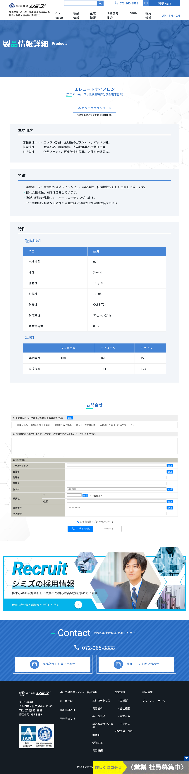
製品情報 (76, 15)
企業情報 (93, 15)
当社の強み (72, 692)
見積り (48, 425)
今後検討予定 (106, 425)
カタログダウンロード (96, 108)
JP (164, 15)
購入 (78, 425)
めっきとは (66, 701)
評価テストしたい (126, 425)
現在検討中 (90, 425)
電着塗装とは (67, 718)
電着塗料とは (67, 710)
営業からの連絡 (64, 425)
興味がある (22, 425)
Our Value (59, 15)
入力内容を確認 (80, 528)
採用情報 (148, 15)
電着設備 (97, 750)
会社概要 (125, 708)
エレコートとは (101, 700)
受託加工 (97, 742)
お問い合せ (164, 3)
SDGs (134, 13)
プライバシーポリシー (155, 701)
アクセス (125, 724)
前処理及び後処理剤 (102, 725)
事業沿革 (125, 716)
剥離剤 (96, 735)
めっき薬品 (98, 716)
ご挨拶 (124, 700)
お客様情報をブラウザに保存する (96, 521)
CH (178, 15)
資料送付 (36, 425)
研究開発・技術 (114, 15)
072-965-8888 (98, 647)
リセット (109, 528)
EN (171, 15)
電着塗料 (97, 708)
